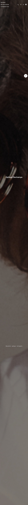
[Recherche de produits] (26, 76)
